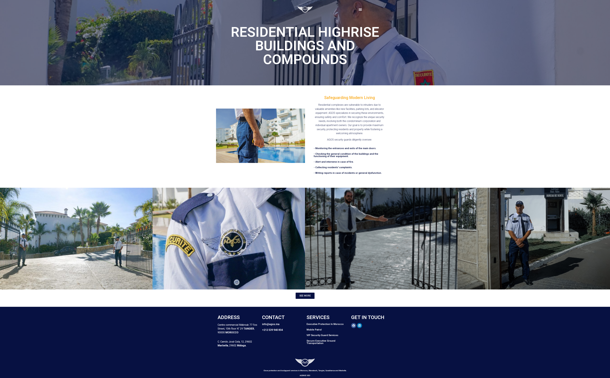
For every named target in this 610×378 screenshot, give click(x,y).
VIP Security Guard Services (322, 335)
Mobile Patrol (314, 329)
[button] (360, 9)
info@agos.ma (270, 324)
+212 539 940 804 (272, 329)
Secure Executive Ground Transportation (321, 342)
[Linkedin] (359, 325)
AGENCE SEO (305, 376)
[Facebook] (353, 325)
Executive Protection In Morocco (325, 324)
